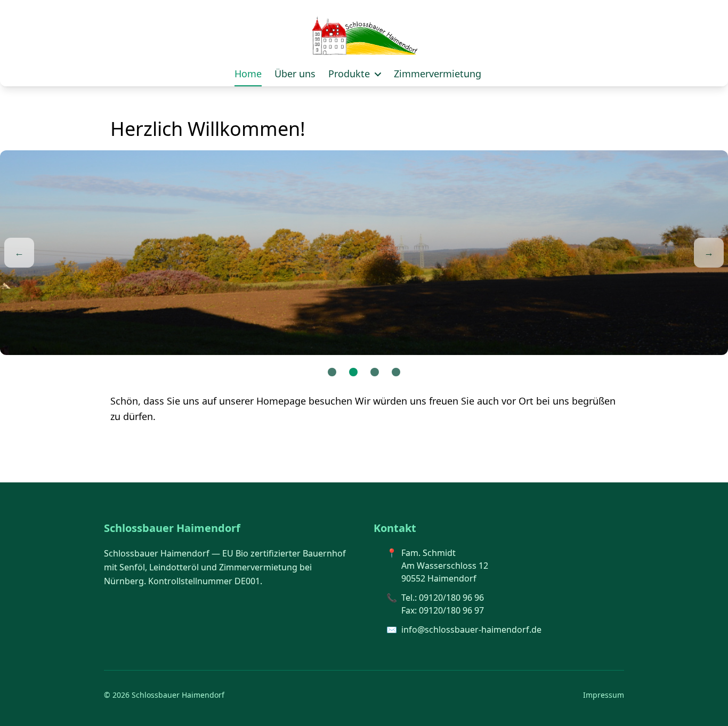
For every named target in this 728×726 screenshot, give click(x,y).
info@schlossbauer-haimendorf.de (471, 629)
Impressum (603, 695)
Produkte (350, 73)
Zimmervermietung (437, 73)
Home (248, 73)
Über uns (295, 73)
